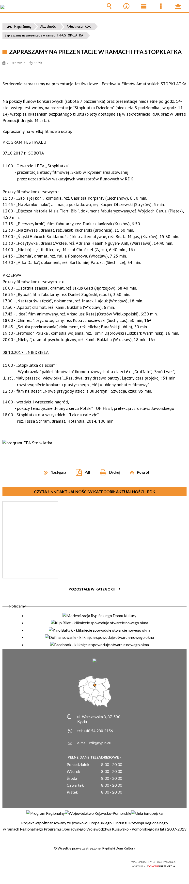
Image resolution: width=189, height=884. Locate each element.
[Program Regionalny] (45, 813)
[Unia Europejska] (147, 813)
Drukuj (108, 470)
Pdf (81, 470)
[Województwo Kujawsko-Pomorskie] (98, 813)
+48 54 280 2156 (98, 730)
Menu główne (143, 6)
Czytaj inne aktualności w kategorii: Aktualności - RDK (94, 491)
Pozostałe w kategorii (92, 589)
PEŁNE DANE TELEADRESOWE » (95, 757)
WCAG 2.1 (107, 862)
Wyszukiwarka (109, 6)
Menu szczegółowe (160, 6)
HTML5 (84, 862)
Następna (53, 470)
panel (178, 6)
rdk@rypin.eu (100, 743)
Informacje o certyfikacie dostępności (33, 862)
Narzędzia (126, 6)
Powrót (137, 470)
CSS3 (91, 862)
